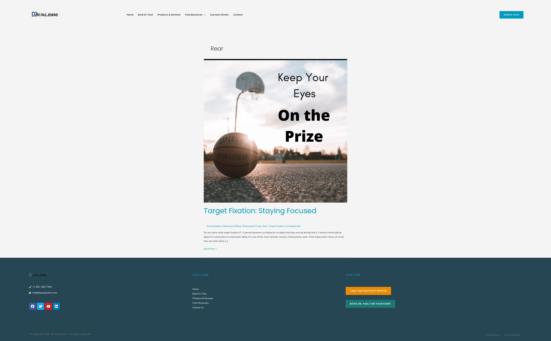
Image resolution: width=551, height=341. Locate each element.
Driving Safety (214, 226)
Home (130, 14)
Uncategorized (292, 226)
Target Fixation (276, 226)
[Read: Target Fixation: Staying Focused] (275, 130)
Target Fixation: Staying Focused (260, 211)
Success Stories (219, 14)
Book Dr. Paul (145, 14)
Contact (238, 14)
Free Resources (194, 14)
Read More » (210, 248)
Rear (265, 226)
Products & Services (169, 14)
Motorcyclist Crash (251, 226)
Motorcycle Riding (231, 226)
